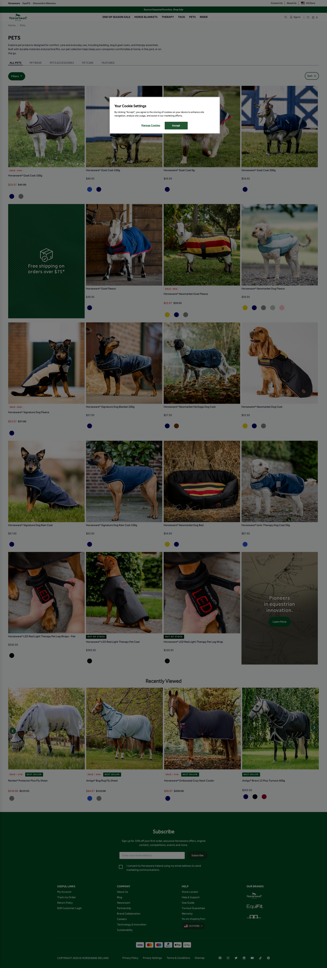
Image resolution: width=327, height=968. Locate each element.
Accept (176, 125)
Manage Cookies (150, 125)
